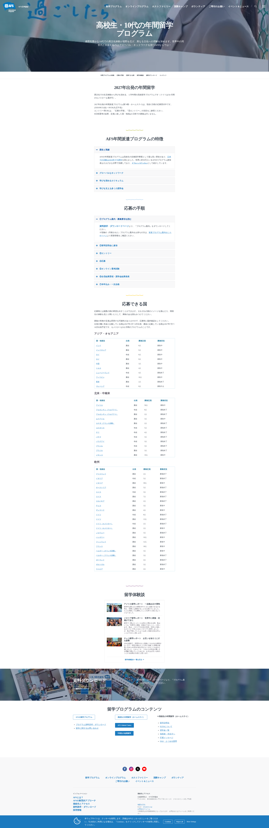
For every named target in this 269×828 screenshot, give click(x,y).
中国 (97, 364)
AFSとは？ (78, 797)
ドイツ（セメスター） (104, 524)
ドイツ (98, 515)
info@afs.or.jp (147, 807)
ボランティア (177, 777)
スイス (98, 492)
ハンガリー (100, 537)
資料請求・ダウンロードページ (114, 226)
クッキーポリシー (139, 818)
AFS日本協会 (9, 7)
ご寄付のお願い (122, 781)
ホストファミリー (139, 777)
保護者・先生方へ (167, 734)
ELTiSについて (166, 726)
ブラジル (99, 446)
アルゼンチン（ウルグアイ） (107, 410)
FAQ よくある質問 (168, 741)
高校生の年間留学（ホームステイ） (131, 717)
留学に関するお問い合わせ (87, 728)
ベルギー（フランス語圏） (106, 555)
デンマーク (100, 510)
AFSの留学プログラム (84, 717)
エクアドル (100, 419)
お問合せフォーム (144, 809)
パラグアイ (100, 441)
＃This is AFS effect (139, 163)
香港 (97, 382)
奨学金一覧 (164, 730)
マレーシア (100, 386)
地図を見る (141, 804)
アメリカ (99, 405)
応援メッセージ (166, 738)
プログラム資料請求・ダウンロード (91, 725)
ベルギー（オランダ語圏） (106, 551)
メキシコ (99, 455)
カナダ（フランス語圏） (105, 423)
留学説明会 (164, 723)
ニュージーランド (102, 373)
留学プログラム (92, 777)
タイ (97, 354)
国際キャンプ (160, 777)
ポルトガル (100, 564)
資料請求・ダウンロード (84, 807)
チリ (97, 432)
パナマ (98, 437)
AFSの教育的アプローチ (84, 800)
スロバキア (100, 501)
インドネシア (101, 350)
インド (98, 345)
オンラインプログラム (115, 777)
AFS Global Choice (124, 725)
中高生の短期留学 (124, 733)
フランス (99, 546)
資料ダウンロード (82, 689)
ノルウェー (100, 533)
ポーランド (100, 560)
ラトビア (99, 569)
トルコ (98, 368)
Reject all (179, 822)
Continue (168, 822)
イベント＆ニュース (144, 781)
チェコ (98, 506)
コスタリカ (100, 428)
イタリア (99, 478)
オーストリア (101, 487)
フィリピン (100, 377)
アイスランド (101, 474)
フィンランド (101, 542)
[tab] (134, 149)
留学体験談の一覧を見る (133, 659)
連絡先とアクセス (81, 804)
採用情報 (77, 810)
